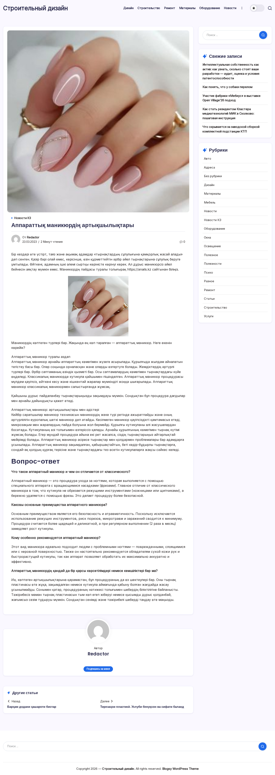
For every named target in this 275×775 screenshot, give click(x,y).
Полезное (211, 255)
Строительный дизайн (35, 8)
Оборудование (214, 228)
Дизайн (209, 185)
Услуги (208, 316)
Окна (207, 237)
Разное (209, 281)
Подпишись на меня (98, 668)
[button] (257, 8)
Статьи (209, 299)
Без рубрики (213, 176)
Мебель (209, 202)
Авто (207, 158)
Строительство (215, 307)
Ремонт (209, 290)
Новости (210, 211)
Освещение (212, 246)
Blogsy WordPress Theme (180, 769)
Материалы (212, 193)
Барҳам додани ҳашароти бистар (31, 707)
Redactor (33, 237)
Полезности (212, 264)
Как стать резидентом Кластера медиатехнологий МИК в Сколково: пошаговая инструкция (228, 113)
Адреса (209, 167)
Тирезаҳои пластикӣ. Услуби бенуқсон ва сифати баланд (142, 707)
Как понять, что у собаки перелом (227, 87)
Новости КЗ (212, 220)
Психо (208, 272)
